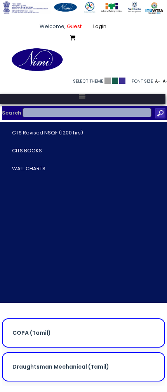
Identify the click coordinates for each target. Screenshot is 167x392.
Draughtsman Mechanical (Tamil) (60, 367)
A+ (157, 81)
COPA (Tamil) (31, 333)
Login (99, 26)
